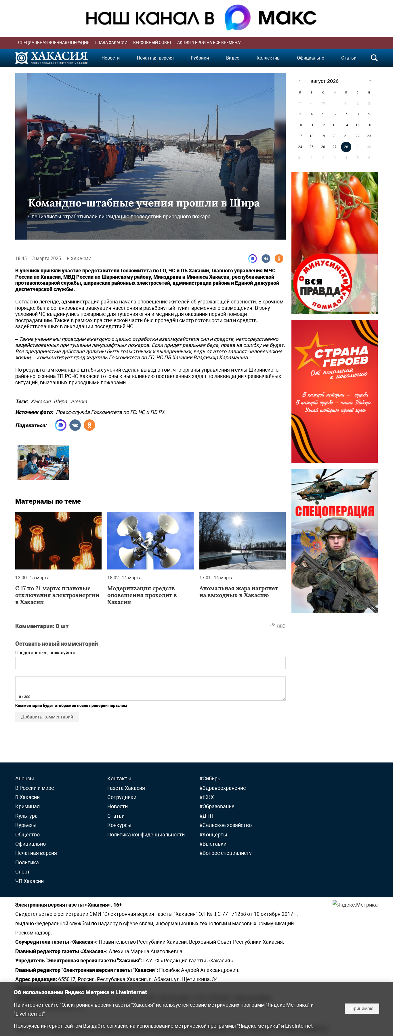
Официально (310, 58)
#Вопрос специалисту (225, 853)
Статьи (348, 58)
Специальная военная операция (53, 42)
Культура (26, 816)
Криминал (27, 806)
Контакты (119, 778)
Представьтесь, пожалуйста (45, 652)
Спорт (22, 872)
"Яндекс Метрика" (288, 1005)
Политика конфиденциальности (146, 835)
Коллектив (268, 58)
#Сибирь (209, 778)
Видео (232, 58)
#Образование (216, 806)
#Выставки (212, 844)
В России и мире (34, 788)
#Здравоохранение (222, 788)
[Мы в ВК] (266, 258)
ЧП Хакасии (29, 881)
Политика (27, 862)
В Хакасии (79, 258)
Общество (27, 835)
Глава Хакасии (111, 42)
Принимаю (361, 1008)
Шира (60, 400)
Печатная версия (155, 58)
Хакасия (40, 400)
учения (78, 400)
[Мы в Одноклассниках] (279, 258)
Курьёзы (26, 825)
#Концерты (213, 835)
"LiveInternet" (29, 1014)
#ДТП (206, 816)
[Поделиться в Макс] (252, 258)
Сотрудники (121, 797)
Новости (111, 58)
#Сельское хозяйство (225, 825)
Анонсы (24, 778)
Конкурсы (119, 825)
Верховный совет (152, 42)
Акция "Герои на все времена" (209, 42)
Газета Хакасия (126, 788)
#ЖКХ (206, 797)
